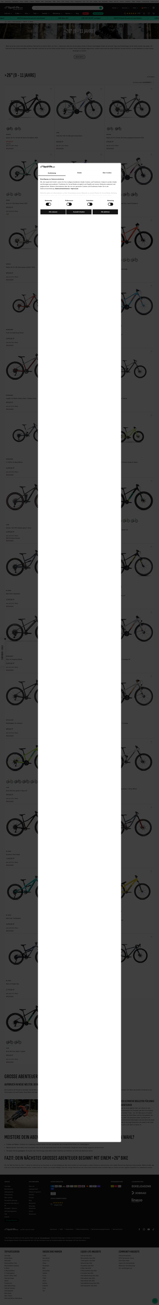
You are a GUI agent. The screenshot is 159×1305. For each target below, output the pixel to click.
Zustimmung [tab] (52, 173)
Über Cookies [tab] (107, 173)
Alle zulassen (53, 212)
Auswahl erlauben (79, 212)
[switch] (69, 204)
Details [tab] (79, 173)
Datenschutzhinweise (62, 188)
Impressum (74, 188)
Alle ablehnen (105, 212)
